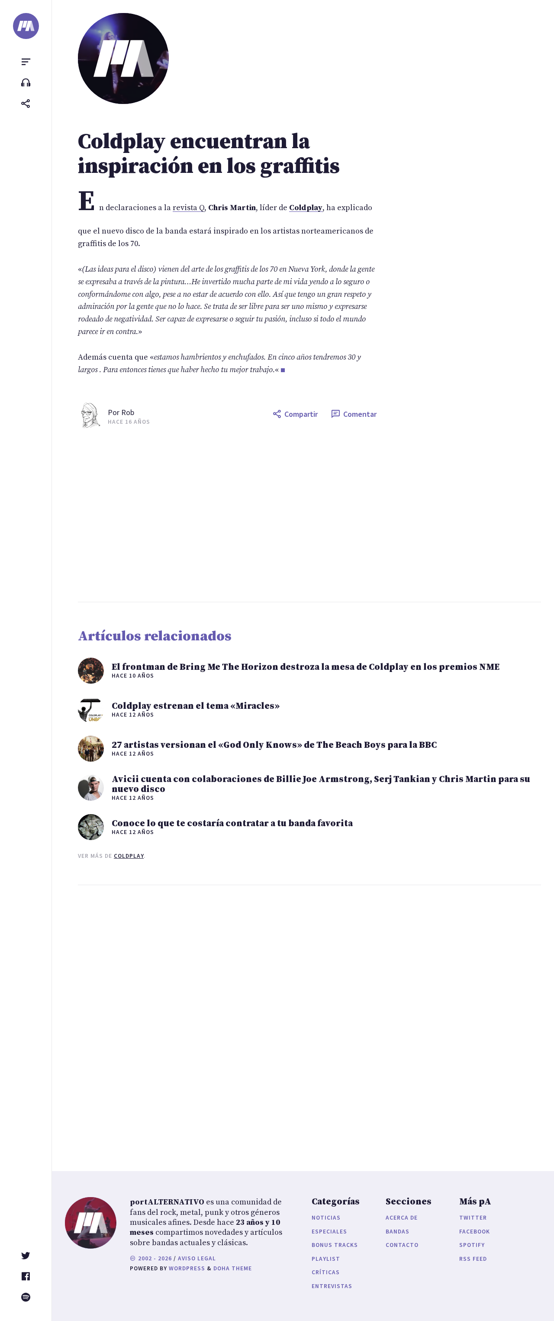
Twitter (473, 1217)
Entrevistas (332, 1286)
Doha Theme (232, 1268)
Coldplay (129, 856)
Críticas (326, 1272)
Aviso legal (197, 1258)
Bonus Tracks (335, 1245)
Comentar (360, 414)
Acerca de (402, 1217)
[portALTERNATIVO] (26, 26)
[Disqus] (227, 1019)
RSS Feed (473, 1259)
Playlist (326, 1259)
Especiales (329, 1231)
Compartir (301, 414)
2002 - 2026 (154, 1258)
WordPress (187, 1268)
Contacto (402, 1245)
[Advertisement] (309, 515)
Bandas (397, 1231)
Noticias (326, 1217)
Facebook (474, 1231)
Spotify (472, 1245)
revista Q (188, 208)
